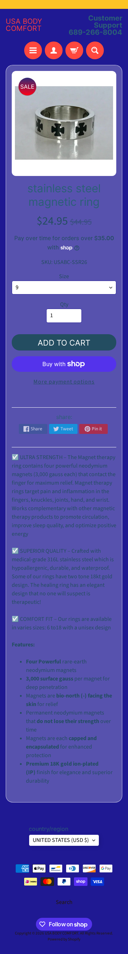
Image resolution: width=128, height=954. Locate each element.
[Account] (54, 50)
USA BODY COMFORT (24, 25)
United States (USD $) (61, 840)
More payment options (64, 382)
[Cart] (74, 50)
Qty (64, 304)
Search (64, 902)
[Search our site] (95, 50)
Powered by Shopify (64, 939)
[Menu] (33, 50)
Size (64, 276)
